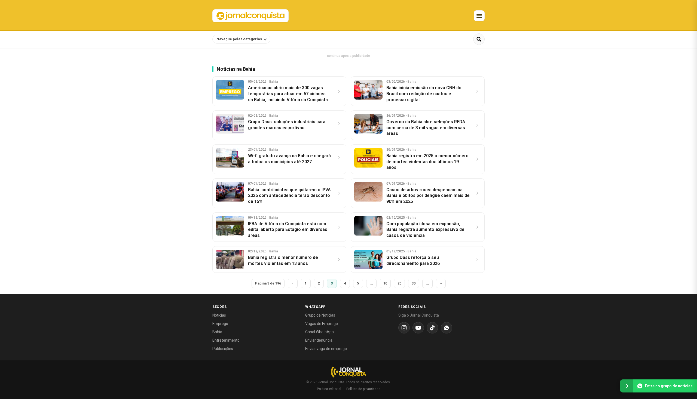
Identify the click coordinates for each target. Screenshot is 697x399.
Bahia (217, 332)
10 (385, 283)
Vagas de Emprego (321, 323)
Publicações (222, 349)
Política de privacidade (363, 389)
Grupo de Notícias (320, 315)
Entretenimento (226, 340)
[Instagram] (404, 327)
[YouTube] (418, 327)
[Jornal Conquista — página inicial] (348, 372)
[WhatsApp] (446, 327)
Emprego (220, 323)
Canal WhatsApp (319, 332)
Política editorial (329, 389)
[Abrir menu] (479, 15)
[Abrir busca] (478, 39)
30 (413, 283)
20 (399, 283)
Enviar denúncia (318, 340)
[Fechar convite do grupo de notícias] (626, 385)
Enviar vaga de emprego (326, 349)
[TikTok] (432, 327)
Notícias (219, 315)
